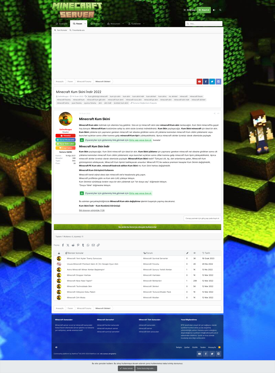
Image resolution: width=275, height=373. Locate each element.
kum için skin (115, 96)
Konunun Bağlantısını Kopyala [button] (145, 103)
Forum (79, 23)
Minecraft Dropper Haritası (79, 275)
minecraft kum (79, 100)
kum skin (126, 96)
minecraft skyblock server (107, 328)
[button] (85, 23)
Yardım (203, 347)
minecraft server (145, 328)
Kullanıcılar (136, 23)
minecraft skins (63, 103)
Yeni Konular (62, 30)
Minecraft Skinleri (151, 286)
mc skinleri (173, 96)
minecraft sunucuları (147, 325)
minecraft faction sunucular (108, 325)
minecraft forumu (64, 100)
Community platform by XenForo (77, 354)
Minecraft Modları (151, 297)
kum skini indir (138, 96)
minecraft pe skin (151, 100)
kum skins (162, 96)
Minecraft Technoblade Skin (79, 286)
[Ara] (220, 10)
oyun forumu (77, 103)
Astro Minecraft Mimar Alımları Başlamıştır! (86, 269)
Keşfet (96, 23)
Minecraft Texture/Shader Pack (157, 292)
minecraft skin (166, 100)
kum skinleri (151, 96)
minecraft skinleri (198, 100)
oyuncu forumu (90, 103)
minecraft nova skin (134, 100)
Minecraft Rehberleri (152, 281)
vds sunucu (104, 354)
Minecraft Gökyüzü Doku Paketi (81, 292)
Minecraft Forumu (151, 264)
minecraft (183, 96)
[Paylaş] (214, 113)
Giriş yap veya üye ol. (140, 140)
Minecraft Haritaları (151, 275)
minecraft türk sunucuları (149, 332)
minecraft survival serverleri (108, 332)
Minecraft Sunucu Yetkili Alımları (157, 269)
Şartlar (187, 347)
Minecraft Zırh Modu (76, 297)
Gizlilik (195, 347)
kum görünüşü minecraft (98, 96)
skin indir (107, 103)
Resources (115, 23)
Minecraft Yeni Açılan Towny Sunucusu (84, 258)
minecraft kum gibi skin (96, 100)
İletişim (179, 347)
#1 (218, 113)
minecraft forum (196, 96)
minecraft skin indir (181, 100)
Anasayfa (63, 23)
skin (100, 103)
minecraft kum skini (115, 100)
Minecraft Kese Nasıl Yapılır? (79, 281)
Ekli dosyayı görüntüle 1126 (92, 210)
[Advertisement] (137, 55)
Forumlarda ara (78, 30)
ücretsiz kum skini (121, 103)
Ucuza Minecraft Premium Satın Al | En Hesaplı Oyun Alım (92, 264)
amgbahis (112, 354)
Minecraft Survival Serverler (155, 258)
